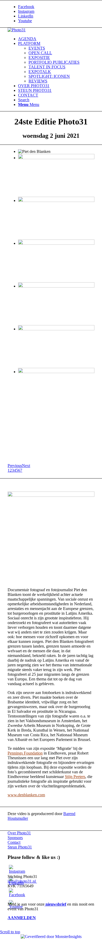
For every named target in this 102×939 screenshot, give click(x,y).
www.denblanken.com (26, 795)
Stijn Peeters (75, 776)
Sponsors (15, 837)
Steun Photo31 (20, 847)
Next (26, 465)
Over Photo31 (19, 833)
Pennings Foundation (25, 753)
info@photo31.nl (22, 881)
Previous (15, 465)
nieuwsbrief (55, 904)
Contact (14, 842)
